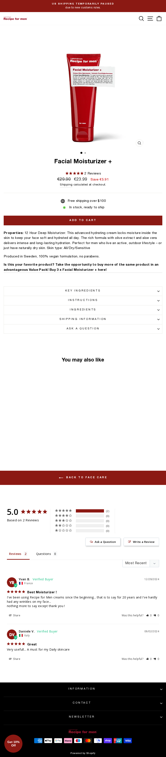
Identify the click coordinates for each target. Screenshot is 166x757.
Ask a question (83, 328)
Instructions (83, 300)
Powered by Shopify (82, 753)
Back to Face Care (86, 477)
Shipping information (83, 319)
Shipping (66, 185)
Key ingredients (83, 291)
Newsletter (82, 717)
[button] (149, 615)
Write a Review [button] (144, 542)
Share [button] (16, 615)
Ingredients (83, 309)
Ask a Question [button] (105, 542)
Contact (82, 703)
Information (81, 689)
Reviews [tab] (15, 554)
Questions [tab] (43, 554)
